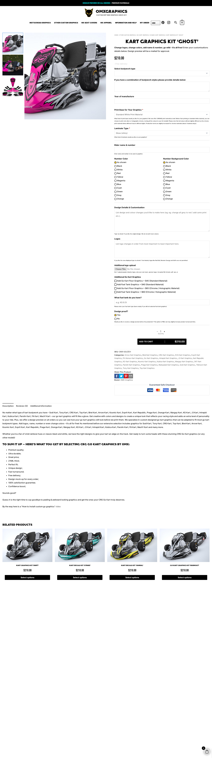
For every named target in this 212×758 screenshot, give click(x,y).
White (120, 169)
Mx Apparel (106, 23)
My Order (144, 23)
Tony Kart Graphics (131, 368)
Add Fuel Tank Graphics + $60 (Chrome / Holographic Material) (146, 292)
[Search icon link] (176, 23)
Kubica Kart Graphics (165, 361)
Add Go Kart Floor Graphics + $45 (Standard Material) (142, 281)
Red (119, 173)
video (58, 506)
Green (120, 191)
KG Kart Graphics (130, 361)
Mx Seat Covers (89, 23)
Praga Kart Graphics (149, 365)
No (118, 318)
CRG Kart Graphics (166, 355)
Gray (119, 195)
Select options (27, 577)
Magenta (121, 180)
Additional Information (41, 406)
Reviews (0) (22, 406)
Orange (120, 198)
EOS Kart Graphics (182, 355)
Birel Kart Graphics (150, 355)
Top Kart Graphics (147, 368)
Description (8, 406)
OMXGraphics (111, 11)
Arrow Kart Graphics (133, 355)
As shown (121, 162)
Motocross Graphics (40, 23)
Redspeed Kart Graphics (169, 365)
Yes (118, 315)
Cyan (119, 188)
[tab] (8, 406)
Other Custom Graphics (66, 23)
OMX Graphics (126, 380)
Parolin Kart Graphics (131, 365)
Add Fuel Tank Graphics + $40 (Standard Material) (140, 284)
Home (116, 35)
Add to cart (162, 341)
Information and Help (126, 23)
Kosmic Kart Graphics (157, 35)
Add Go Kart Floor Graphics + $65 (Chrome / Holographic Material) (148, 288)
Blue (119, 184)
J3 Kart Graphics (185, 358)
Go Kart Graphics (143, 35)
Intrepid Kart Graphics (168, 358)
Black (119, 166)
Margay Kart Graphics (184, 361)
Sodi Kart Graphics (187, 365)
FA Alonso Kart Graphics (133, 358)
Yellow (120, 177)
